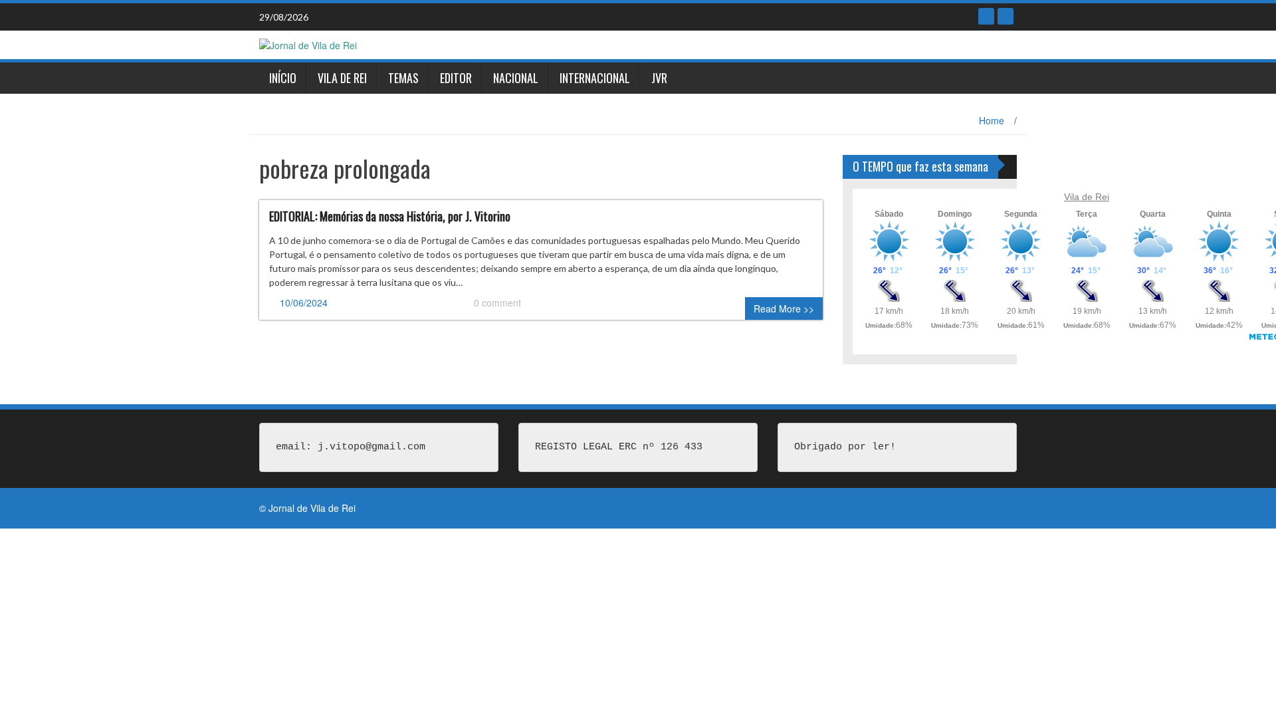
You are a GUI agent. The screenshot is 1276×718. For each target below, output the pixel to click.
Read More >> (784, 308)
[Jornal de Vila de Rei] (308, 44)
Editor (456, 77)
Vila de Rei (342, 77)
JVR (659, 77)
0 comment (497, 302)
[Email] (1005, 16)
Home (991, 120)
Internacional (595, 77)
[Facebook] (986, 16)
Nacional (515, 77)
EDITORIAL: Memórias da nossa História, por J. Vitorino (389, 216)
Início (282, 77)
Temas (403, 77)
